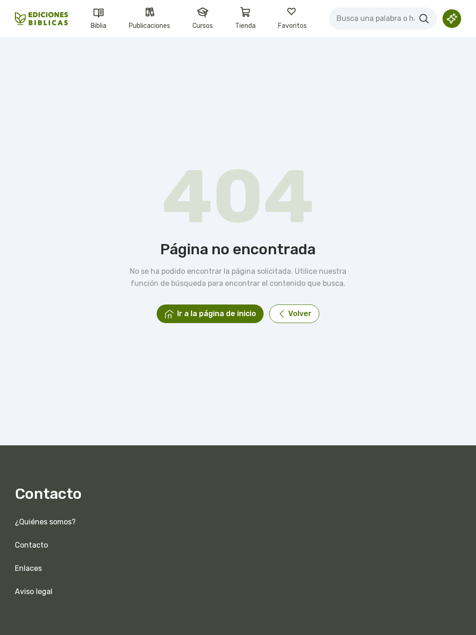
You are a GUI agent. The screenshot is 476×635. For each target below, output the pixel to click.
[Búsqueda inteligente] (452, 18)
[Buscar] (424, 18)
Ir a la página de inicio (216, 313)
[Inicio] (41, 19)
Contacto (31, 545)
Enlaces (28, 568)
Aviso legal (34, 591)
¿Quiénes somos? (45, 521)
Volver (299, 313)
